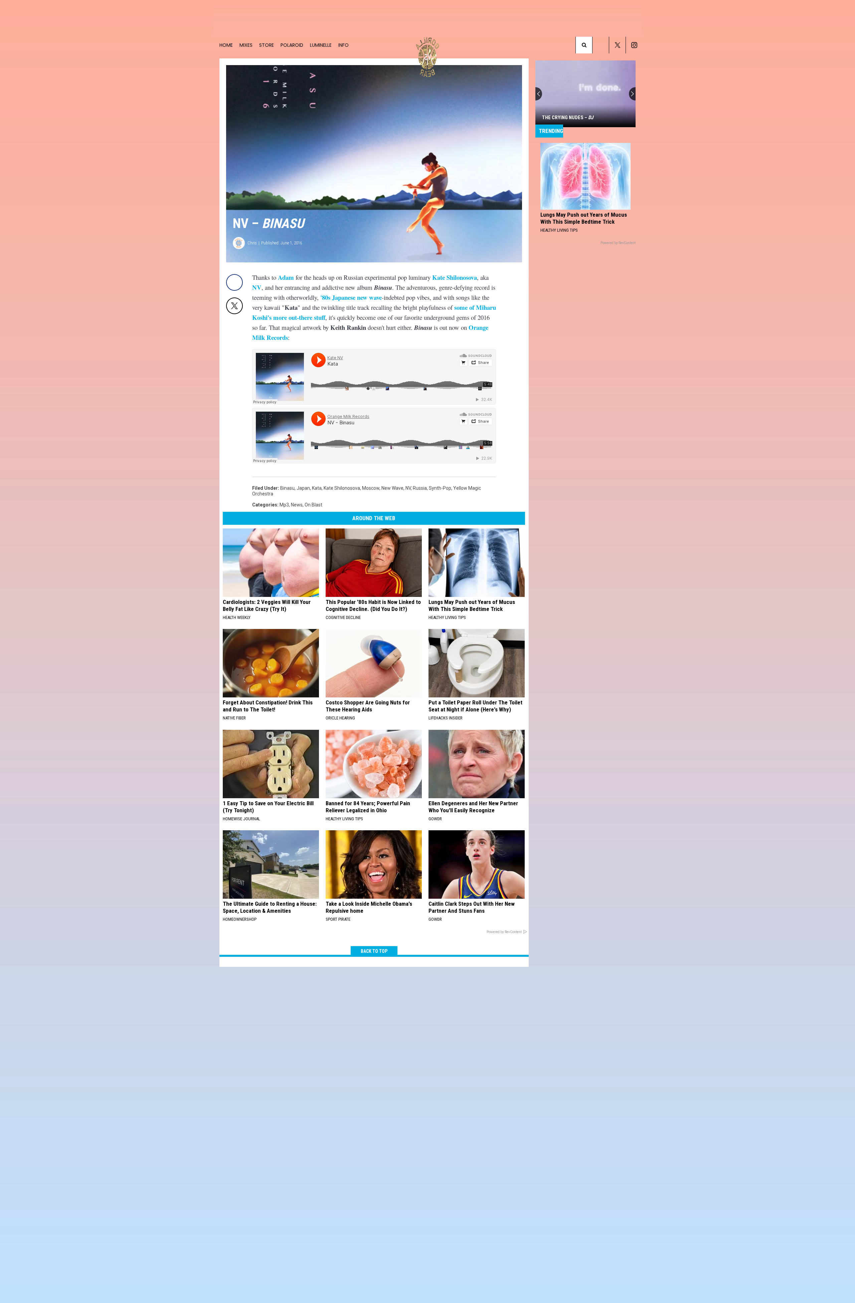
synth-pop (440, 488)
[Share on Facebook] (234, 282)
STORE (266, 45)
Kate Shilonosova (454, 277)
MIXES (245, 45)
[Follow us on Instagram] (634, 45)
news (297, 504)
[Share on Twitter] (234, 305)
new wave (392, 488)
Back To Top (374, 951)
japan (303, 488)
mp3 (284, 504)
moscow (370, 488)
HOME (226, 45)
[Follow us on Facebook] (600, 45)
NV (257, 287)
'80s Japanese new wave (351, 297)
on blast (313, 504)
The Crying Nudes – (567, 118)
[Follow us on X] (617, 45)
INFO (343, 45)
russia (420, 488)
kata (317, 488)
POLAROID (292, 45)
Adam (286, 277)
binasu (287, 488)
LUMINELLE (321, 45)
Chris (252, 242)
